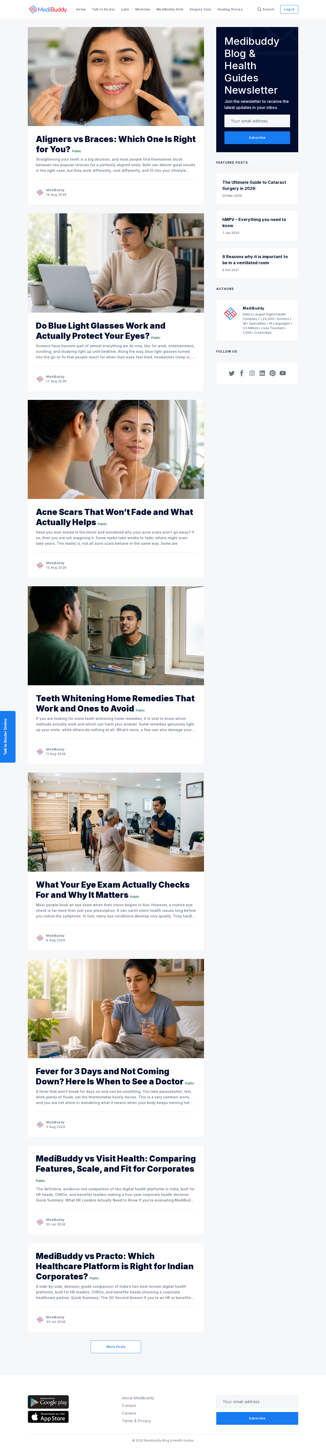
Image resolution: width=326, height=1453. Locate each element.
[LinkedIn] (262, 373)
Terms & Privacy (136, 1421)
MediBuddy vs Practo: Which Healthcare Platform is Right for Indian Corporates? (115, 1266)
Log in (289, 9)
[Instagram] (252, 373)
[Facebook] (242, 373)
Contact (129, 1405)
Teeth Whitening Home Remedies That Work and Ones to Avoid (115, 703)
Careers (129, 1413)
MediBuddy (55, 190)
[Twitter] (232, 373)
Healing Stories (230, 9)
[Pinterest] (272, 373)
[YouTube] (283, 373)
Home (81, 9)
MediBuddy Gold (169, 9)
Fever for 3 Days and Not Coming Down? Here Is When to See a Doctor (110, 1076)
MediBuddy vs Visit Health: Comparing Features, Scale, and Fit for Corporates (116, 1164)
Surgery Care (200, 9)
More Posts (115, 1347)
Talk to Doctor (103, 9)
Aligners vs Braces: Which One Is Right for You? (116, 144)
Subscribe (257, 137)
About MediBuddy (138, 1398)
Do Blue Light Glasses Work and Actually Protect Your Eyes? (101, 331)
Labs (125, 9)
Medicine (142, 9)
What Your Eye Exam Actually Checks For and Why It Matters (113, 890)
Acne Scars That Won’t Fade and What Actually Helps (114, 517)
